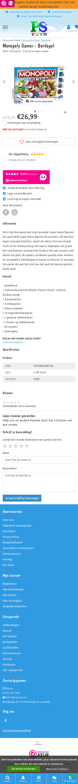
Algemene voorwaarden (17, 525)
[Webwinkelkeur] (39, 754)
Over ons (8, 519)
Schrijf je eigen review (36, 51)
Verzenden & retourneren (18, 548)
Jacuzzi (7, 658)
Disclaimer (9, 531)
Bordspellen (10, 642)
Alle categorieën (13, 670)
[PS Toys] (39, 28)
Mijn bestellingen (13, 589)
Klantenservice (12, 553)
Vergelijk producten (14, 606)
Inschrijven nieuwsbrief (17, 730)
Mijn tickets (10, 595)
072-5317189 (12, 693)
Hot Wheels (10, 636)
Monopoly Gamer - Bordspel (36, 40)
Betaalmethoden (13, 542)
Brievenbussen (12, 653)
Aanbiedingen (11, 625)
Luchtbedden (11, 647)
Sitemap (7, 559)
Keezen (7, 630)
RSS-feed (8, 565)
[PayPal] (39, 745)
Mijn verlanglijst (12, 600)
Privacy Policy (11, 536)
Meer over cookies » (57, 769)
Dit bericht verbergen (24, 769)
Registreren (10, 583)
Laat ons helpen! (13, 342)
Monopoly (15, 51)
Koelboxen (9, 664)
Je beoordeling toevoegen (22, 498)
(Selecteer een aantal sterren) (32, 439)
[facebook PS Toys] (5, 720)
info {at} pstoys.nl (15, 697)
